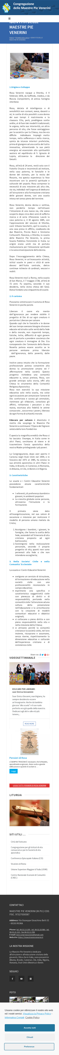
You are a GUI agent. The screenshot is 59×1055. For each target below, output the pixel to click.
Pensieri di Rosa (18, 757)
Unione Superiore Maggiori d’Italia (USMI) (29, 869)
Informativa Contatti (14, 1017)
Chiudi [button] (30, 1037)
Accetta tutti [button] (30, 1028)
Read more (29, 724)
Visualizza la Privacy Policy (37, 1013)
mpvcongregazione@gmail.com (29, 934)
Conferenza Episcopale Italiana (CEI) (27, 858)
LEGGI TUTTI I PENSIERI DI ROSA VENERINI (29, 785)
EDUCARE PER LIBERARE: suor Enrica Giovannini (23, 690)
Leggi (13, 771)
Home (11, 38)
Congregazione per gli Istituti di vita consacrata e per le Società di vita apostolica (27, 850)
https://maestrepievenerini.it (30, 937)
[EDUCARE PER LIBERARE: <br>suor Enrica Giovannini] (29, 673)
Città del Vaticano (19, 841)
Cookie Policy (32, 1017)
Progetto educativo (22, 38)
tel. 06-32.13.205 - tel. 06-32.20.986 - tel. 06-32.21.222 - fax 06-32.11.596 (29, 930)
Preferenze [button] (29, 1046)
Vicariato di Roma (18, 863)
